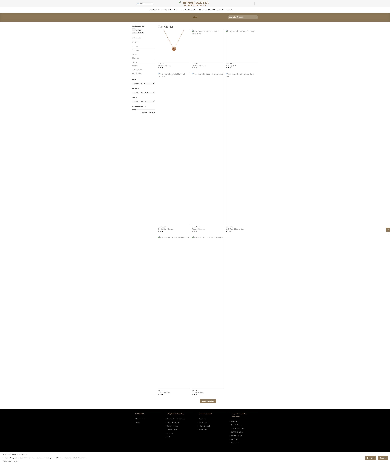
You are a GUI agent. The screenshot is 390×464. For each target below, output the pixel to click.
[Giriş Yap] (252, 3)
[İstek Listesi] (247, 3)
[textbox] (143, 83)
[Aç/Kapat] (153, 42)
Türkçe (142, 3)
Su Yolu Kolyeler (236, 425)
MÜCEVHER (173, 10)
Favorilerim (203, 429)
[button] (133, 3)
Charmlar (135, 58)
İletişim (229, 10)
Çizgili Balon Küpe (198, 392)
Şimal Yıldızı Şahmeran (165, 229)
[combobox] (143, 83)
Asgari (138, 30)
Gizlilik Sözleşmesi (173, 422)
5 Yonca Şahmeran (198, 229)
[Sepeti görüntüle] (257, 3)
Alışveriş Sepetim (205, 426)
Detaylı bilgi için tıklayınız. (10, 461)
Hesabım (202, 419)
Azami (139, 33)
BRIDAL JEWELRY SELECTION (211, 10)
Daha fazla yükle (208, 401)
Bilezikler (135, 50)
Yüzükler (135, 42)
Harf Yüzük (235, 443)
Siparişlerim (203, 422)
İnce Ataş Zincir (231, 65)
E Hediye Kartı (137, 70)
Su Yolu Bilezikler (237, 432)
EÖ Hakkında (139, 419)
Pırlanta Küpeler (236, 436)
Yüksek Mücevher (157, 10)
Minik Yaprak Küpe (164, 392)
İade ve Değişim (172, 429)
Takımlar (135, 66)
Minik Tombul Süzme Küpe (235, 229)
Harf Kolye (234, 439)
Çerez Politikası (172, 426)
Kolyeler (135, 54)
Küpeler (135, 46)
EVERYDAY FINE (188, 10)
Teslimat (170, 433)
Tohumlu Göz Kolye (237, 428)
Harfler (134, 62)
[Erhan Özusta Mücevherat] (195, 3)
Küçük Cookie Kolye (198, 65)
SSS (168, 437)
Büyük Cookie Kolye (164, 65)
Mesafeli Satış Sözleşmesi (176, 419)
